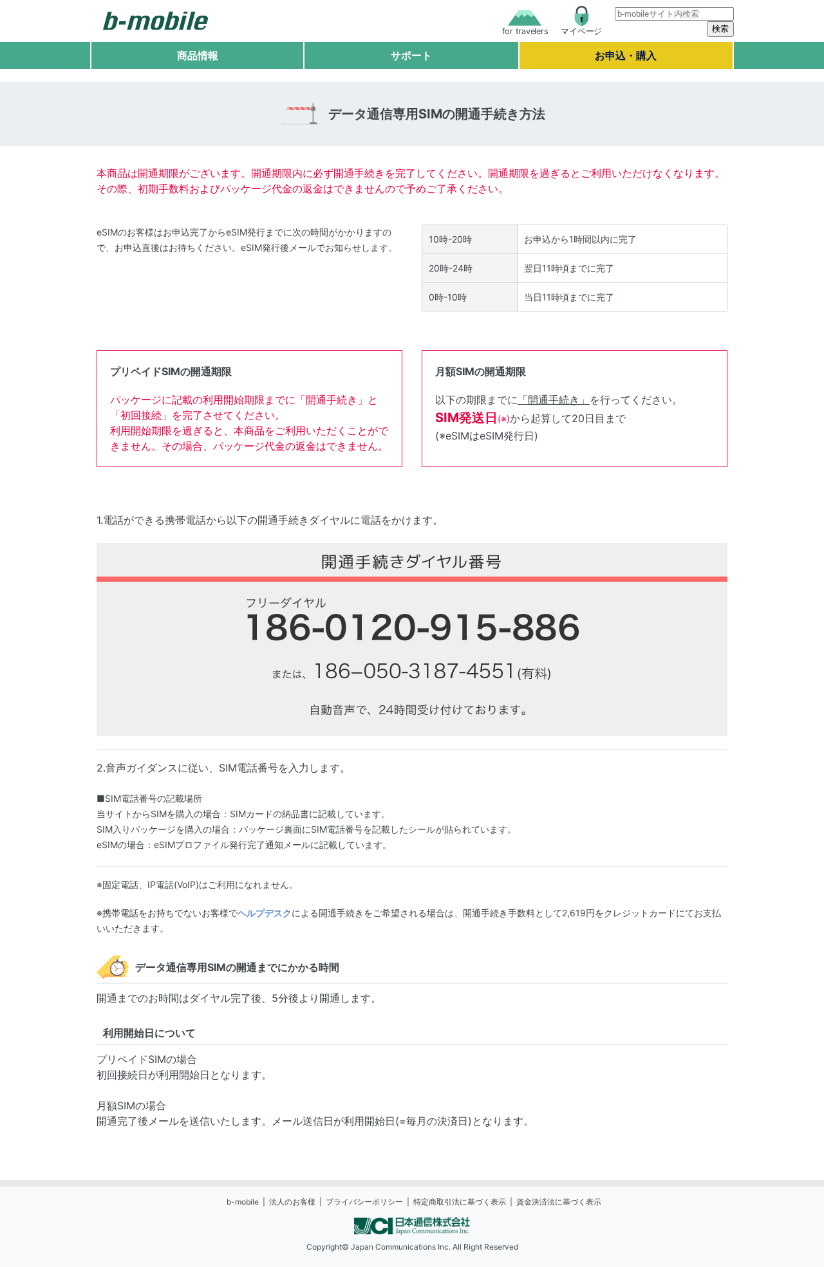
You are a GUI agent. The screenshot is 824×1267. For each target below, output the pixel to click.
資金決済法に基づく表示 (558, 1202)
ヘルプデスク (265, 912)
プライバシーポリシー (364, 1202)
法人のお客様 (292, 1202)
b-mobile (243, 1202)
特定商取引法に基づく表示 (459, 1202)
